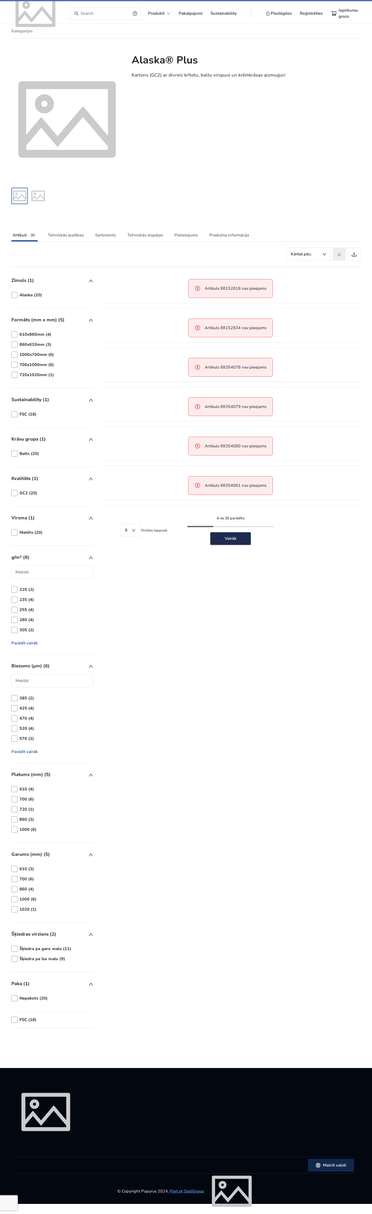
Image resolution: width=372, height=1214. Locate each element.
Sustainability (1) (30, 400)
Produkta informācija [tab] (229, 235)
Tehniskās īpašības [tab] (66, 235)
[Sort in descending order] (339, 254)
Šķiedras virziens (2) (33, 934)
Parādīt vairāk (24, 643)
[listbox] (52, 295)
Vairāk (231, 538)
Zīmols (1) (22, 280)
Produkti (156, 13)
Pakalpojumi (190, 13)
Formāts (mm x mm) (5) (38, 320)
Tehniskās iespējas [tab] (145, 235)
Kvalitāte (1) (24, 478)
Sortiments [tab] (105, 235)
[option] (52, 295)
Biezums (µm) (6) (30, 666)
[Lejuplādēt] (354, 254)
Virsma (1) (23, 518)
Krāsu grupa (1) (28, 439)
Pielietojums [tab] (186, 235)
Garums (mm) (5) (30, 854)
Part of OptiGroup (187, 1191)
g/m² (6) (20, 557)
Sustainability (224, 13)
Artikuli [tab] (23, 235)
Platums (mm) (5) (31, 774)
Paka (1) (20, 984)
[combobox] (308, 254)
